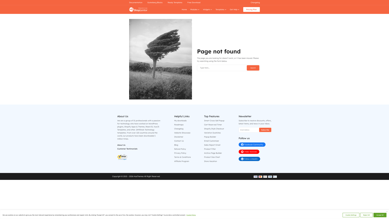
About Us (121, 145)
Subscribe (265, 130)
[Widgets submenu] (211, 9)
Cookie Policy (191, 215)
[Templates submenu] (225, 9)
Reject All (366, 215)
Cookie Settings (351, 215)
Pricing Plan (251, 9)
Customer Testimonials (127, 149)
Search (253, 68)
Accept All (380, 215)
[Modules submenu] (198, 9)
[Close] (387, 211)
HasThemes (139, 176)
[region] (194, 214)
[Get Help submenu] (238, 9)
